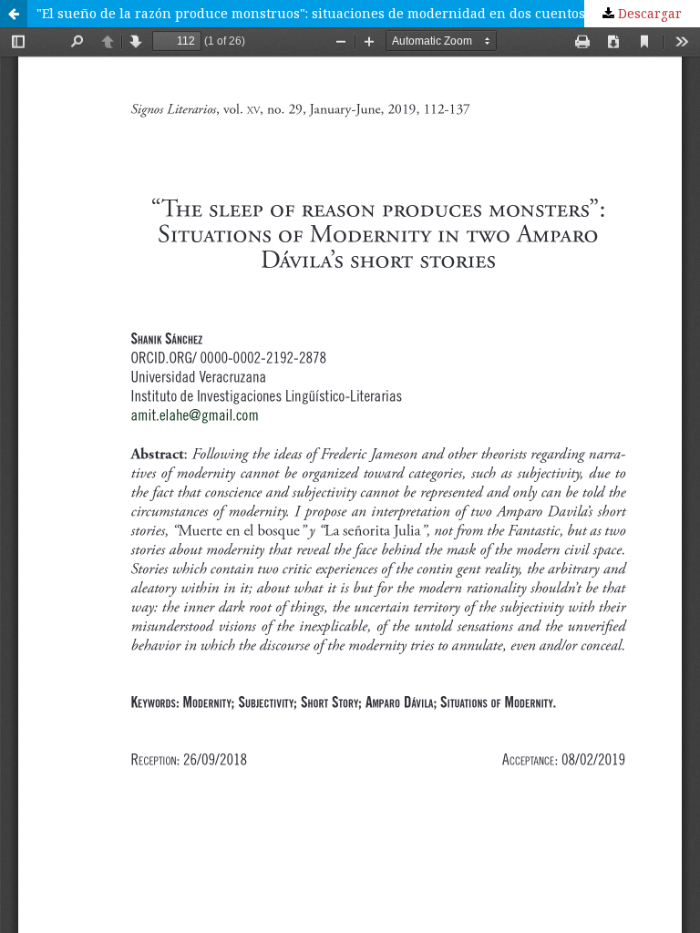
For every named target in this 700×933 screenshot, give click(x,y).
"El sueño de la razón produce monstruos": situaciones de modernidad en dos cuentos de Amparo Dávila (368, 13)
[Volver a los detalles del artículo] (13, 13)
